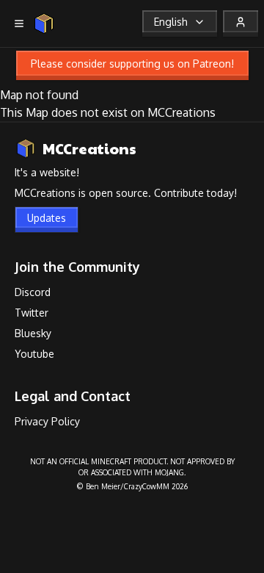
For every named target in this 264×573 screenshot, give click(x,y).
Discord (33, 292)
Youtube (34, 353)
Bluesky (33, 333)
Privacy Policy (47, 421)
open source (118, 193)
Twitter (31, 312)
